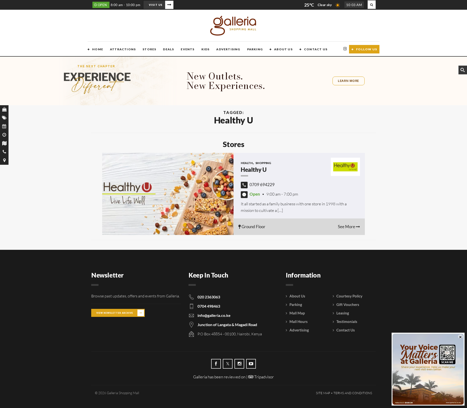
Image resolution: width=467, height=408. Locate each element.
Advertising (228, 49)
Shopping (263, 163)
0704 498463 (209, 306)
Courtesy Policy (349, 296)
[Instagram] (239, 364)
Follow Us (366, 49)
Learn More (348, 81)
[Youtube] (251, 364)
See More (347, 226)
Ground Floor (253, 226)
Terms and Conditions (352, 393)
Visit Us (155, 4)
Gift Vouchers (347, 304)
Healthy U (253, 169)
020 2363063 (209, 297)
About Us (283, 49)
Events (187, 49)
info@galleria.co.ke (214, 315)
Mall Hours (298, 321)
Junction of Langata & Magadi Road (227, 324)
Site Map (323, 393)
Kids (205, 49)
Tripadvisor (263, 376)
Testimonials (346, 321)
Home (97, 49)
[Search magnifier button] (462, 70)
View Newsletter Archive (114, 313)
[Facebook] (216, 364)
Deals (168, 49)
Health (247, 163)
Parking (255, 49)
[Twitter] (228, 364)
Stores (149, 49)
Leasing (342, 313)
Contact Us (315, 49)
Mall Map (297, 313)
